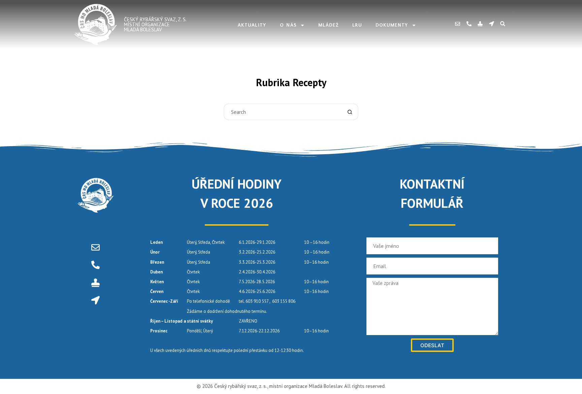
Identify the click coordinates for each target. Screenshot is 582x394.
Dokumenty (392, 25)
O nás (288, 25)
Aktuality (252, 25)
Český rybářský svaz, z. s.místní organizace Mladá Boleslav (155, 24)
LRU (357, 25)
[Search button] (350, 111)
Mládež (328, 25)
